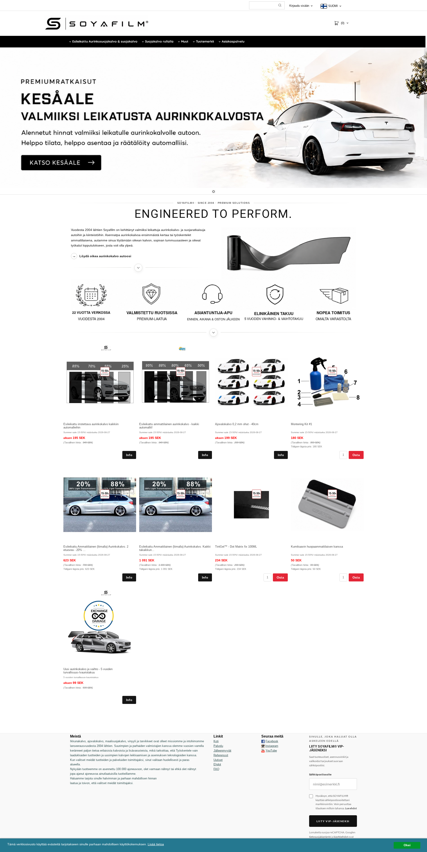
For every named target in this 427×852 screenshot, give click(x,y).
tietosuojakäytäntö (320, 836)
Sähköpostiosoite (320, 774)
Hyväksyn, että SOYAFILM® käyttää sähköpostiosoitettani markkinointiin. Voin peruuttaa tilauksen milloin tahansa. (336, 802)
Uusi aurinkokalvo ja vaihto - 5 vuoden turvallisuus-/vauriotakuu (88, 670)
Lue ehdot (351, 808)
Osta (356, 455)
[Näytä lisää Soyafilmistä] (138, 268)
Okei (407, 845)
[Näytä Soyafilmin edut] (213, 302)
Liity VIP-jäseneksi (333, 821)
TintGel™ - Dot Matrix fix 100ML (236, 546)
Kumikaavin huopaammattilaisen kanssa (317, 546)
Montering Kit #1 (301, 424)
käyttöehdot (341, 836)
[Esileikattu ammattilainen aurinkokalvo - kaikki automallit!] (181, 371)
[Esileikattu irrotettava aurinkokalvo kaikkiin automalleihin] (105, 371)
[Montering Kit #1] (332, 371)
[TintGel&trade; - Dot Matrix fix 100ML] (257, 494)
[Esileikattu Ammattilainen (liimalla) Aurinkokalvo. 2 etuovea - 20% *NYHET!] (105, 494)
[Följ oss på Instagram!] (263, 746)
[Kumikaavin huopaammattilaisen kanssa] (332, 494)
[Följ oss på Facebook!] (263, 741)
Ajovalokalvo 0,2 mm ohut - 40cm (236, 424)
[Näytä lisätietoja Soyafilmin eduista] (213, 332)
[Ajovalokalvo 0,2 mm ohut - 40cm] (257, 371)
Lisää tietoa (156, 844)
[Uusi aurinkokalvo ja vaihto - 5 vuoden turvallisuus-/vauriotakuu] (106, 593)
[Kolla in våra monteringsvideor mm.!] (263, 750)
